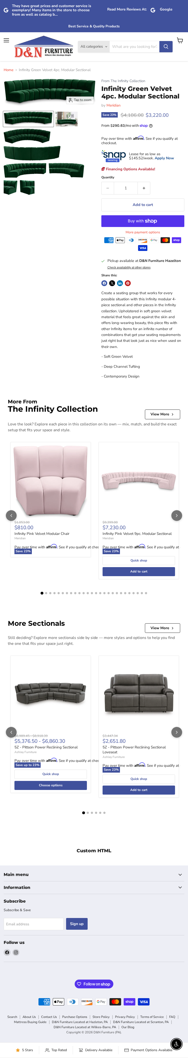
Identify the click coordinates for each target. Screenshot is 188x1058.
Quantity (107, 177)
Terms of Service (152, 1017)
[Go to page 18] (113, 593)
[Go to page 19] (117, 593)
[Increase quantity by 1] (144, 188)
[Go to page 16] (104, 593)
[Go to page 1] (42, 593)
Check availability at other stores (129, 267)
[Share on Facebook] (104, 283)
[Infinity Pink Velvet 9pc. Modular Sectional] (139, 482)
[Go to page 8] (71, 593)
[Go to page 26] (146, 593)
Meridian (113, 105)
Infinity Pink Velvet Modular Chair (41, 533)
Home (8, 70)
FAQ (172, 1017)
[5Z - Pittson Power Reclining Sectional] (50, 696)
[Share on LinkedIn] (120, 283)
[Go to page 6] (63, 593)
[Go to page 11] (83, 593)
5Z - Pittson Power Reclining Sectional (46, 747)
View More (160, 414)
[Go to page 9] (75, 593)
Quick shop (138, 560)
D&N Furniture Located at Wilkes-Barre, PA (85, 1027)
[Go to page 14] (96, 593)
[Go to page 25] (142, 593)
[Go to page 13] (92, 593)
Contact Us (49, 1017)
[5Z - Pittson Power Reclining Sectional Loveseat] (139, 696)
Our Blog (127, 1027)
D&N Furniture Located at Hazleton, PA (80, 1022)
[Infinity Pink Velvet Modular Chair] (50, 482)
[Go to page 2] (46, 593)
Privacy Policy (125, 1017)
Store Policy (101, 1017)
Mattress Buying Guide (30, 1022)
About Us (29, 1017)
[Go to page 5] (59, 593)
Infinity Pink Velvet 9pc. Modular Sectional (137, 533)
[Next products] (176, 515)
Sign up (77, 924)
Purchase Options (74, 1017)
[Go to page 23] (133, 593)
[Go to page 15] (100, 593)
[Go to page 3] (50, 593)
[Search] (166, 46)
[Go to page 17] (108, 593)
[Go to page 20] (121, 593)
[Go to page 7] (67, 593)
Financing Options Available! (130, 169)
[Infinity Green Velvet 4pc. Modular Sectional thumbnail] (28, 119)
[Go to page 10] (79, 593)
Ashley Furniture (25, 752)
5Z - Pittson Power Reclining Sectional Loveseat (134, 750)
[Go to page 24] (138, 593)
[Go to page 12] (88, 593)
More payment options (143, 232)
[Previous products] (11, 515)
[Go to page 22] (129, 593)
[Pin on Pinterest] (128, 283)
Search (12, 1017)
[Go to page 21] (125, 593)
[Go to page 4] (54, 593)
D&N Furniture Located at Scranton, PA (141, 1022)
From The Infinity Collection (123, 81)
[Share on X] (112, 283)
